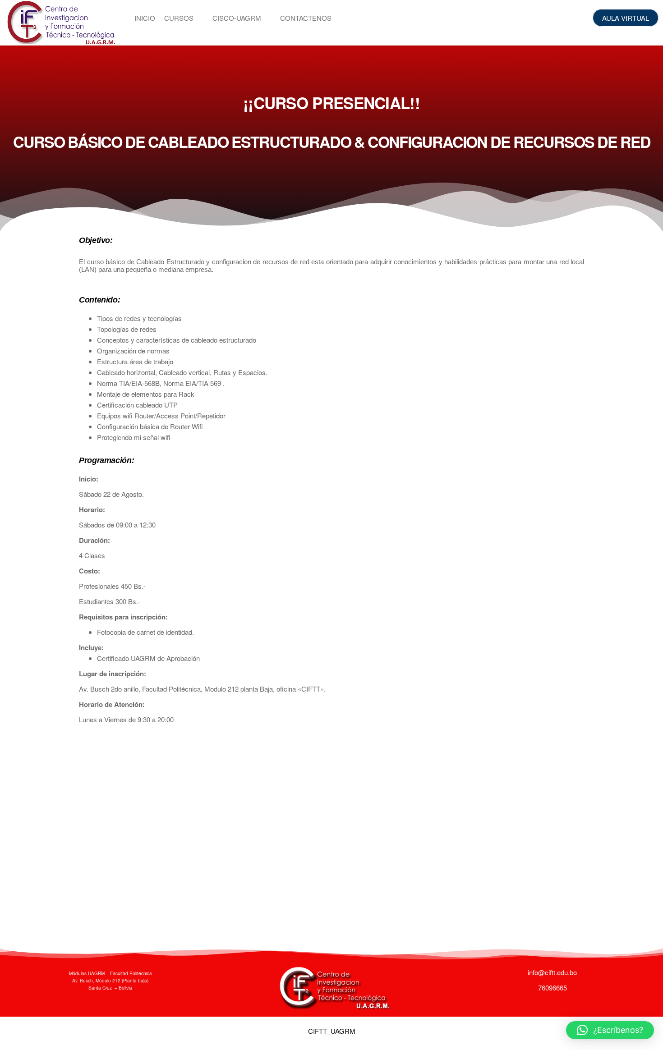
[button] (610, 1030)
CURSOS (178, 18)
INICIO (144, 18)
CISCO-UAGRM (236, 18)
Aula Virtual (625, 18)
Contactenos (306, 18)
